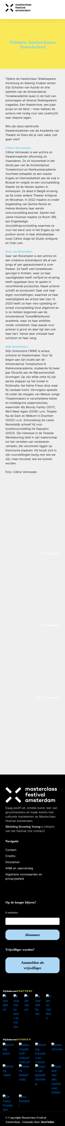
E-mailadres (11, 912)
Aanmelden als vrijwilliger (32, 965)
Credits (10, 856)
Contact (10, 850)
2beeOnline (47, 1121)
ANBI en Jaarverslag (19, 868)
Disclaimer (12, 862)
